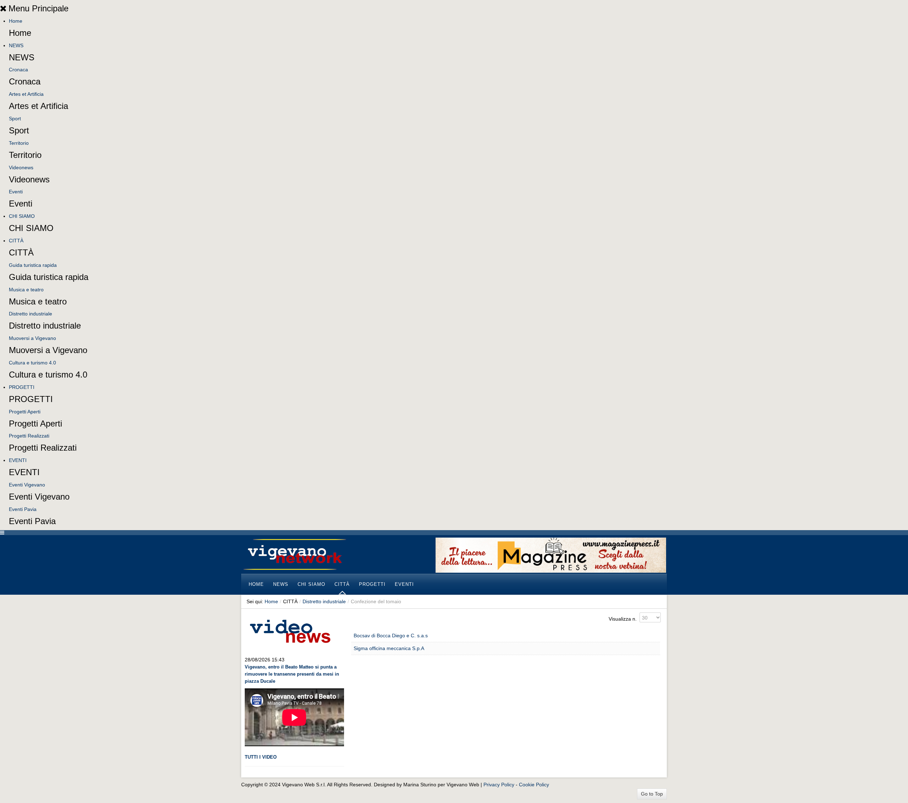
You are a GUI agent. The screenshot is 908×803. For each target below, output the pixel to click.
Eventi (16, 191)
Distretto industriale (30, 314)
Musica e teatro (26, 289)
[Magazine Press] (551, 554)
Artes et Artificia (26, 94)
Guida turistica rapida (33, 265)
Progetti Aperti (24, 411)
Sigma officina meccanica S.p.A (389, 648)
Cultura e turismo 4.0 (32, 362)
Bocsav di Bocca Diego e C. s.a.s (391, 635)
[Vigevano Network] (294, 554)
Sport (15, 118)
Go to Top (652, 794)
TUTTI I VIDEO (261, 757)
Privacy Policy (498, 784)
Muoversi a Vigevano (32, 338)
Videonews (21, 167)
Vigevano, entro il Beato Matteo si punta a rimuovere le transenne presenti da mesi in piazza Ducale (292, 674)
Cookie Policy (534, 784)
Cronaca (18, 69)
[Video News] (290, 630)
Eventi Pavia (23, 509)
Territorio (19, 143)
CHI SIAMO (22, 216)
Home (15, 21)
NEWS (16, 45)
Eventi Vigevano (27, 485)
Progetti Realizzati (29, 436)
